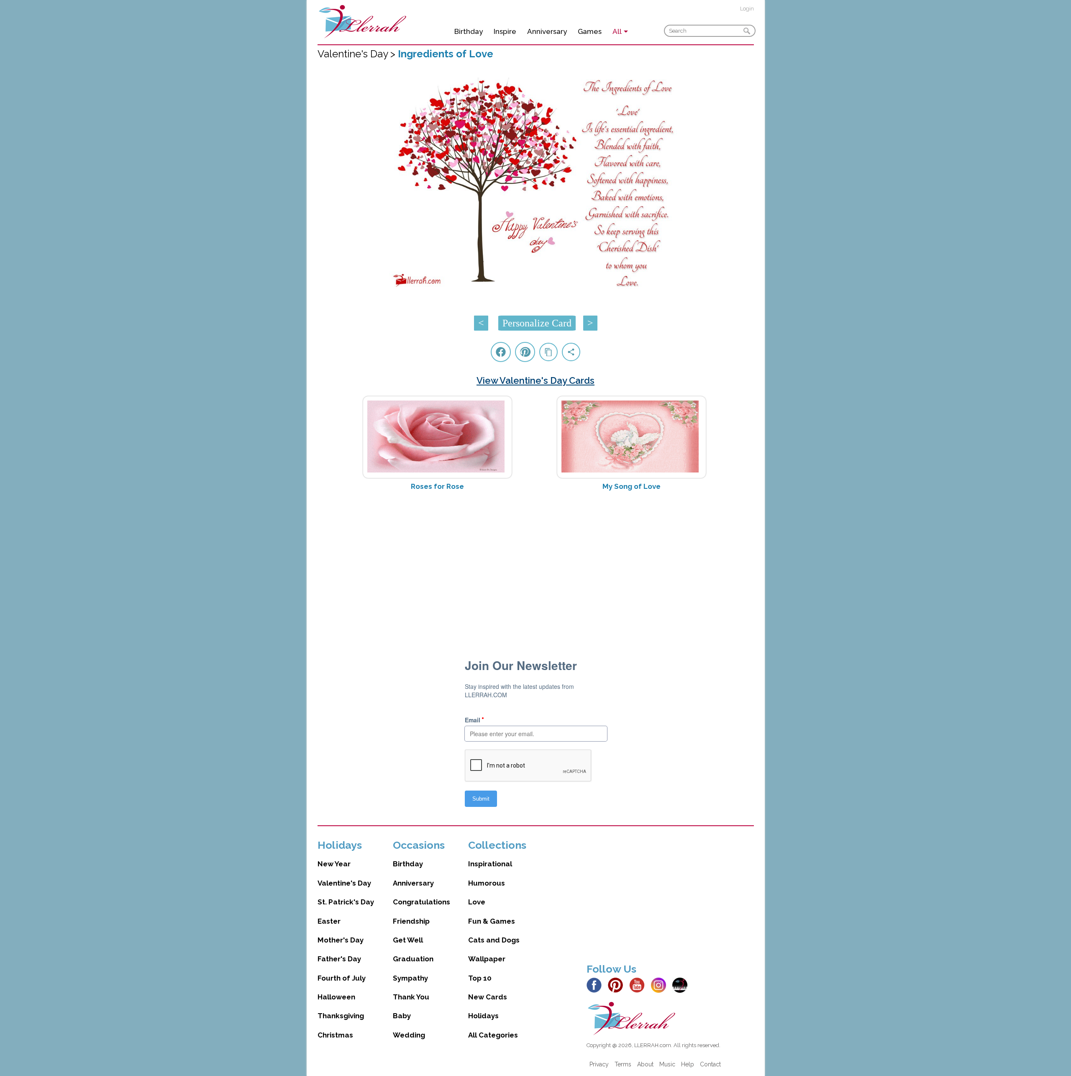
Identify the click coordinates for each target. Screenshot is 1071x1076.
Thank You (411, 997)
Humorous (486, 883)
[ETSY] (682, 984)
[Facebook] (596, 984)
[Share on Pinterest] (525, 352)
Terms (623, 1064)
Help (687, 1064)
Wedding (409, 1035)
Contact (710, 1064)
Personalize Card (536, 323)
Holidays (483, 1016)
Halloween (336, 997)
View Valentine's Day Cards (535, 380)
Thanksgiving (341, 1016)
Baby (402, 1016)
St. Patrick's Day (346, 902)
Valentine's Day (344, 883)
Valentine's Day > (358, 54)
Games (590, 31)
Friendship (411, 921)
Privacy (599, 1064)
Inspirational (490, 864)
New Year (334, 864)
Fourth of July (342, 978)
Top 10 (480, 978)
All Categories (493, 1035)
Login (747, 8)
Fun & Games (491, 921)
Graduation (413, 959)
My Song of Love (631, 486)
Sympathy (410, 978)
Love (476, 902)
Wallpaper (486, 959)
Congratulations (421, 902)
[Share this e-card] (571, 352)
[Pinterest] (618, 984)
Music (667, 1064)
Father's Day (339, 959)
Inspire (505, 31)
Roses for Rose (437, 486)
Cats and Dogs (494, 940)
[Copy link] (548, 352)
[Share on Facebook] (501, 352)
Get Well (408, 940)
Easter (329, 921)
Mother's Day (341, 940)
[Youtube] (639, 984)
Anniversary (547, 31)
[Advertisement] (536, 563)
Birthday (468, 31)
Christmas (335, 1035)
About (645, 1064)
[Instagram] (661, 984)
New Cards (487, 997)
